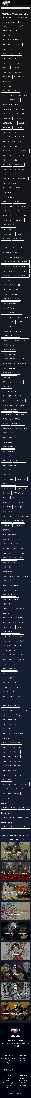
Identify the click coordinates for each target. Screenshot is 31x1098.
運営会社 (8, 1087)
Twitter (23, 1078)
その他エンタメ (8, 1070)
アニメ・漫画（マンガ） (8, 1058)
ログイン (22, 1061)
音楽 (8, 1063)
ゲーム (8, 1061)
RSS (23, 1083)
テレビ (8, 1068)
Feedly (23, 1085)
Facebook (23, 1080)
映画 (8, 1065)
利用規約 (8, 1080)
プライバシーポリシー (8, 1083)
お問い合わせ (8, 1078)
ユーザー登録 (23, 1058)
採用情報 (8, 1085)
